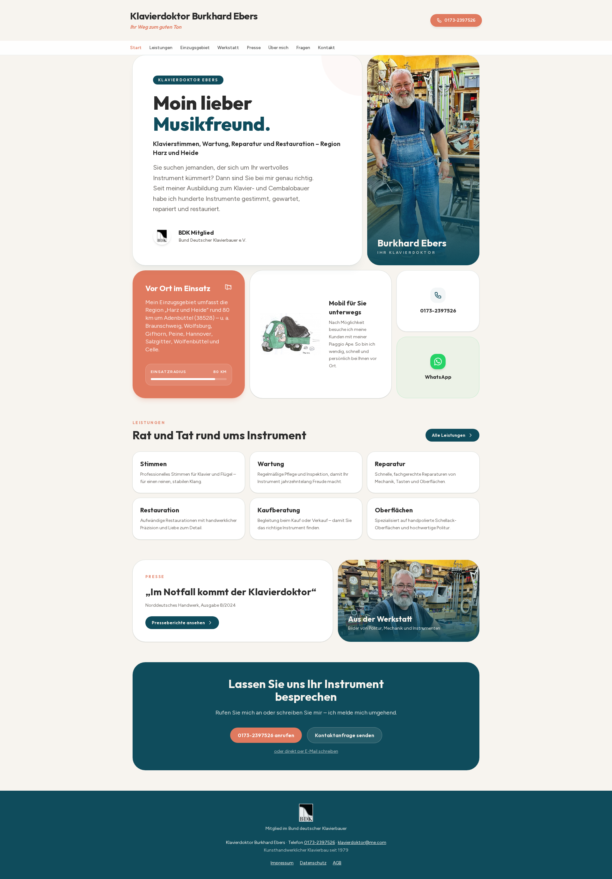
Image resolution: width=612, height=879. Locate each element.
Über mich (278, 47)
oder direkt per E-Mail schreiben (306, 751)
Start (136, 47)
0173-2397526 (460, 20)
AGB (337, 863)
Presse (254, 47)
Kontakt (326, 47)
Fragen (303, 47)
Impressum (282, 863)
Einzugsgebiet (195, 47)
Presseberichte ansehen (178, 623)
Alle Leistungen (448, 435)
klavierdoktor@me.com (362, 842)
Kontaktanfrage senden (344, 735)
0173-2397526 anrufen (266, 735)
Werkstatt (228, 47)
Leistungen (160, 47)
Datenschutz (313, 863)
